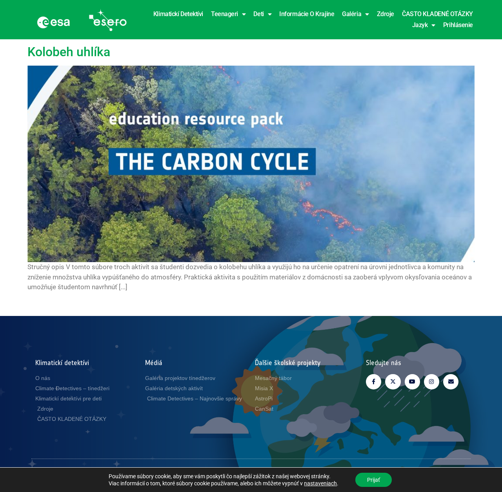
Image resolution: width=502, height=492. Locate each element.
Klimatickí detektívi (178, 14)
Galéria (351, 14)
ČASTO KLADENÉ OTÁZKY (437, 14)
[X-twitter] (392, 381)
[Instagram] (431, 381)
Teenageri (224, 14)
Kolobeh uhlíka (68, 51)
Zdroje (385, 14)
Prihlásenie (458, 25)
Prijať (373, 480)
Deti (258, 14)
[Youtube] (412, 381)
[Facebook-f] (373, 381)
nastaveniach (320, 483)
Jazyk (420, 25)
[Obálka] (450, 381)
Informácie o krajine (306, 14)
